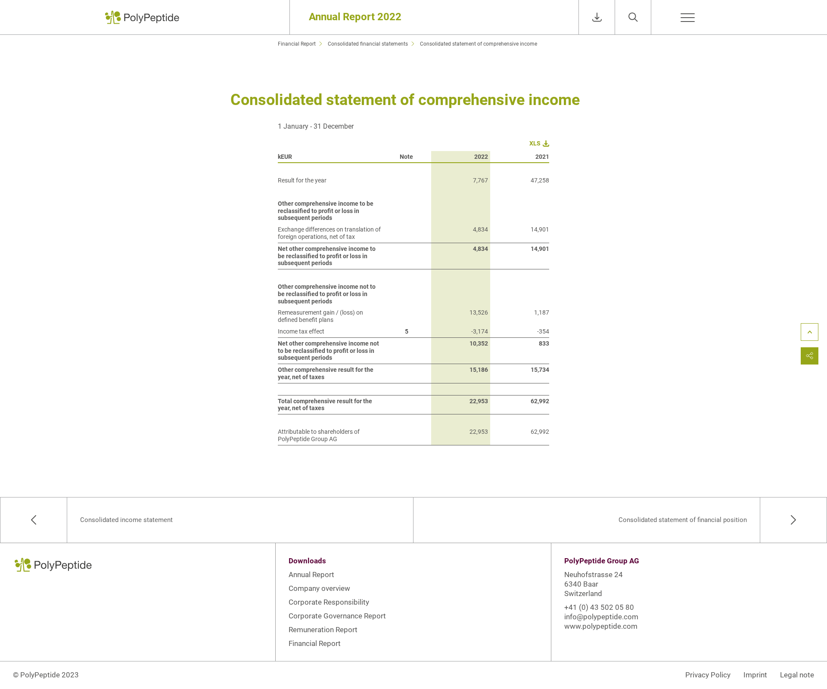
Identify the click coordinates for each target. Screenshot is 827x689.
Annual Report (311, 574)
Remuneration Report (323, 629)
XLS (535, 143)
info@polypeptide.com (601, 616)
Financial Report (315, 643)
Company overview (319, 588)
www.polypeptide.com (600, 626)
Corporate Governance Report (337, 616)
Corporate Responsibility (329, 602)
